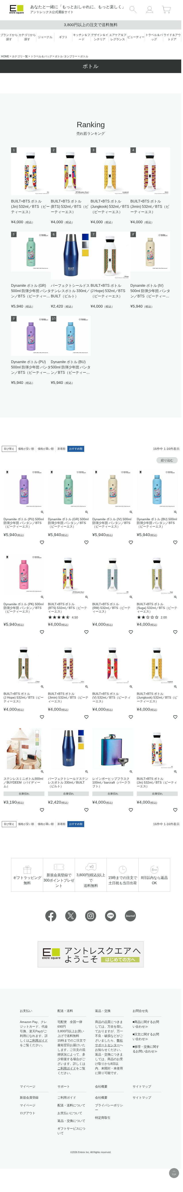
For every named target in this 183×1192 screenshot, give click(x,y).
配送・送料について (71, 1105)
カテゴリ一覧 (20, 56)
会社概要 (101, 1097)
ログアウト (27, 1113)
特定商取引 (103, 1117)
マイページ (27, 1105)
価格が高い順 (46, 448)
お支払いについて (69, 1113)
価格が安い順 (26, 448)
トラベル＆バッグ (41, 56)
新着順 (61, 448)
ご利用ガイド (38, 1040)
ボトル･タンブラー (66, 56)
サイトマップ (142, 1097)
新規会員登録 (29, 1097)
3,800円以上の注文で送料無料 (91, 25)
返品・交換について (71, 1121)
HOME (5, 56)
